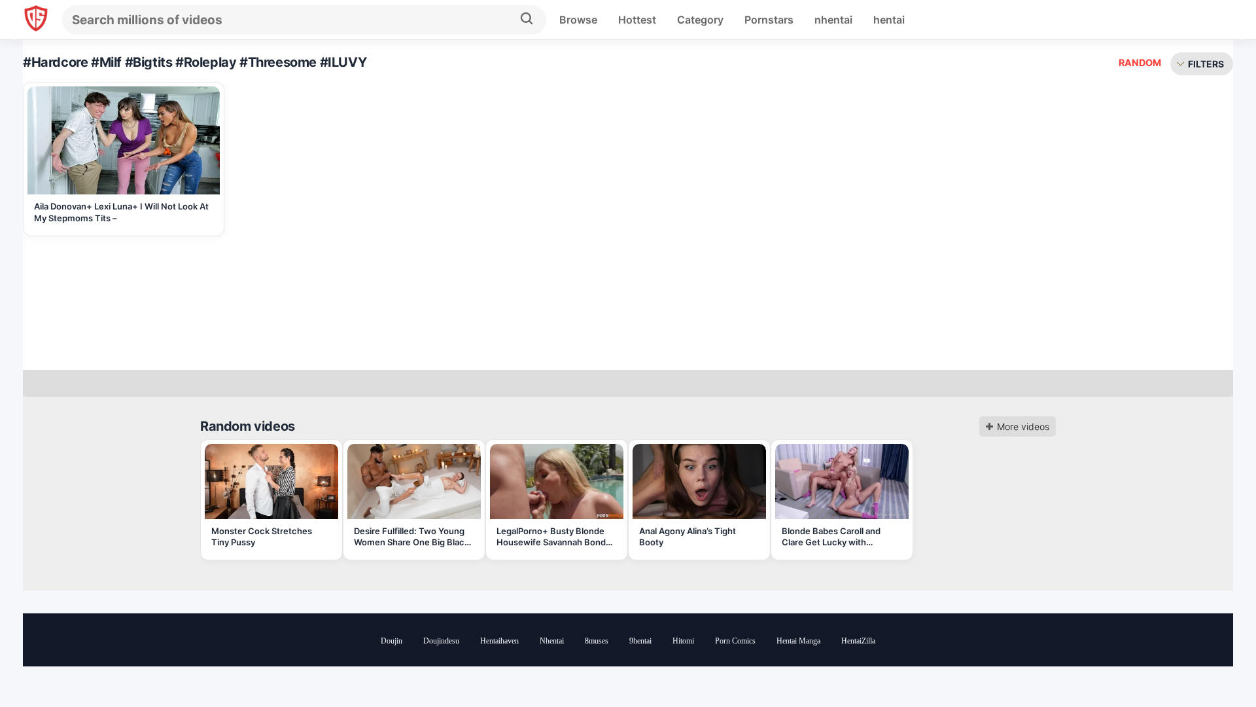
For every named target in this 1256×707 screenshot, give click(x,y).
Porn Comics (735, 640)
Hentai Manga (798, 640)
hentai (889, 19)
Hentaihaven (499, 640)
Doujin (391, 640)
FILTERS (1206, 63)
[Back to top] (1210, 663)
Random (1140, 62)
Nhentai (552, 640)
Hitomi (683, 640)
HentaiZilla (858, 640)
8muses (596, 640)
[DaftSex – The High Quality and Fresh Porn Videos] (36, 20)
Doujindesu (441, 640)
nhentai (833, 19)
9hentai (640, 640)
